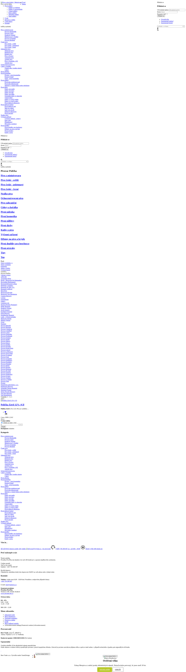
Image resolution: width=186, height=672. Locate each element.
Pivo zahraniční (8, 203)
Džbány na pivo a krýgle (12, 129)
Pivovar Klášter (5, 345)
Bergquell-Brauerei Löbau (9, 284)
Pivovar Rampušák (10, 31)
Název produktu (6, 265)
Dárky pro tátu (9, 92)
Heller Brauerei (5, 306)
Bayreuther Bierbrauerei (8, 282)
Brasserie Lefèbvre (6, 289)
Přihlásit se (161, 16)
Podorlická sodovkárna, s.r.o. (10, 385)
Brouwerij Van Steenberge (9, 294)
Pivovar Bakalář (6, 325)
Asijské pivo (8, 59)
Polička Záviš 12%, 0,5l (12, 404)
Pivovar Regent (5, 367)
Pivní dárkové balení (7, 104)
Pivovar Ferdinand (6, 336)
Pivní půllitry (5, 80)
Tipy (3, 252)
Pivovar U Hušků (6, 379)
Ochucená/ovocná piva (8, 64)
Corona (3, 298)
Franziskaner (5, 299)
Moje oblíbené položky (12, 623)
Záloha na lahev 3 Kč (9, 423)
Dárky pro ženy (9, 91)
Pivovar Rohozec (6, 369)
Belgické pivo (9, 52)
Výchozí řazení (5, 270)
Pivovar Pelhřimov (6, 360)
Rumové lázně (9, 77)
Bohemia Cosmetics (7, 285)
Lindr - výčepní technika (8, 317)
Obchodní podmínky (11, 618)
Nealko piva (4, 115)
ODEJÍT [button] (118, 670)
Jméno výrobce (5, 268)
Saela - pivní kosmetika (12, 78)
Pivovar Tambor (6, 378)
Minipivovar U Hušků (11, 37)
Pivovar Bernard (6, 327)
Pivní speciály (9, 113)
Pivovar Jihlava (5, 341)
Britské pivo (8, 54)
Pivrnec (3, 383)
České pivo (4, 42)
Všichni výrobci (6, 275)
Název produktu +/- (7, 263)
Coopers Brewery (6, 296)
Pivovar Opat (5, 357)
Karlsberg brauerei (6, 312)
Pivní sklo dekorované (11, 84)
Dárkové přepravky (11, 111)
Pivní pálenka (5, 71)
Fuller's (3, 301)
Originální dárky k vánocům (13, 96)
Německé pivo (9, 51)
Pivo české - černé (10, 47)
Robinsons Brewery (7, 386)
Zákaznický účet (10, 615)
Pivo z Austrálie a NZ (11, 61)
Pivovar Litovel (5, 350)
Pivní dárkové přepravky (12, 103)
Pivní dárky (4, 87)
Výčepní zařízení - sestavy (13, 118)
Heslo (159, 12)
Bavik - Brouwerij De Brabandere (11, 280)
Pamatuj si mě (161, 14)
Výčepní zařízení (6, 117)
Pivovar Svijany (6, 376)
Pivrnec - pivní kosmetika (12, 75)
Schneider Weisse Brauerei (9, 388)
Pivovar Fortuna (6, 338)
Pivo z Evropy (9, 56)
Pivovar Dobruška (6, 334)
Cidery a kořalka (6, 66)
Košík (6, 622)
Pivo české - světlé (10, 44)
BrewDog (4, 291)
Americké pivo (9, 57)
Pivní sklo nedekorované (12, 82)
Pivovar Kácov (5, 343)
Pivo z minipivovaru (7, 30)
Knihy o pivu (9, 132)
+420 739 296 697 (6, 581)
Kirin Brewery (5, 313)
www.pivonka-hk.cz (7, 593)
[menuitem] (23, 2)
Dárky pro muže (10, 89)
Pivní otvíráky (9, 131)
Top (3, 257)
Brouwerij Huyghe (6, 292)
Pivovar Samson (6, 372)
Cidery (7, 70)
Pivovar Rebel (5, 365)
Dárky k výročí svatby (11, 101)
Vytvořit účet (165, 19)
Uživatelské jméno (162, 10)
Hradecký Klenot (10, 35)
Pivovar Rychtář (6, 371)
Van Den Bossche (6, 393)
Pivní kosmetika (6, 73)
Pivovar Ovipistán (10, 38)
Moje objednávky (10, 616)
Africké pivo (8, 63)
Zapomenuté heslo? (167, 23)
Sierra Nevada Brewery (8, 392)
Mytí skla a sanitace (11, 124)
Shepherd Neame (6, 390)
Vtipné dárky (9, 98)
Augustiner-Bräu (6, 278)
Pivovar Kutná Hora (7, 348)
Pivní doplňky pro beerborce (13, 127)
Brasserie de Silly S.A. (8, 287)
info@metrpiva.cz (11, 585)
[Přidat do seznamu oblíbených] (6, 414)
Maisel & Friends (6, 318)
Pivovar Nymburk (6, 355)
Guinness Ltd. (5, 303)
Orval (2, 322)
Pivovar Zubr (5, 381)
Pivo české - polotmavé (12, 45)
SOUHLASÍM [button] (105, 670)
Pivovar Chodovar (6, 329)
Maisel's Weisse (5, 320)
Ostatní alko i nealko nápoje (13, 68)
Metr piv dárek (9, 108)
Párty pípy (8, 120)
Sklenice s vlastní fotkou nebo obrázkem (17, 85)
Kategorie (4, 266)
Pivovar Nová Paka (7, 353)
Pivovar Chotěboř (6, 331)
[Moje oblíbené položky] (5, 412)
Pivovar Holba (5, 339)
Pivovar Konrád (6, 346)
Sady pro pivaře (9, 110)
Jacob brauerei (5, 310)
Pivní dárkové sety (10, 106)
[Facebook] (34, 655)
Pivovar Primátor (6, 364)
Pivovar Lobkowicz (7, 352)
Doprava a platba (10, 620)
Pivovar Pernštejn (6, 362)
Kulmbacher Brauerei (7, 315)
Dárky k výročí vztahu (11, 99)
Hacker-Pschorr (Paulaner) (9, 305)
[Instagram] (34, 657)
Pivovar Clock (9, 33)
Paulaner (3, 324)
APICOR (4, 277)
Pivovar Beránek (10, 40)
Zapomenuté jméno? (167, 21)
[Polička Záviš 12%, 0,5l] (9, 400)
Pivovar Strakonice (6, 374)
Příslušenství (8, 122)
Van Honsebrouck (6, 395)
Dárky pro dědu (9, 94)
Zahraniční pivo (5, 49)
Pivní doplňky (5, 125)
